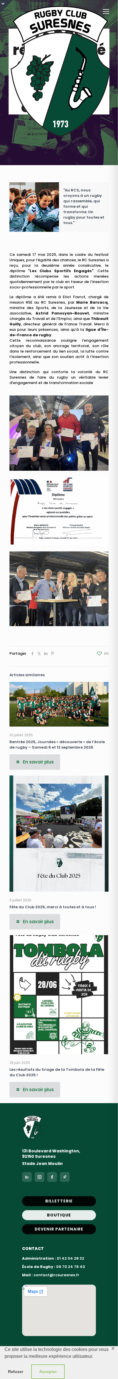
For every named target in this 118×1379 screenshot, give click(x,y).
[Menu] (106, 11)
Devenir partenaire (59, 1229)
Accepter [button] (48, 1371)
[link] (59, 433)
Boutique (59, 1215)
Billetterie (59, 1201)
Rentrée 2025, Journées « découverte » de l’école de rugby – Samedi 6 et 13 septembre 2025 (57, 744)
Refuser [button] (15, 1371)
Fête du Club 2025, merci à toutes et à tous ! (52, 907)
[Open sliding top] (6, 6)
